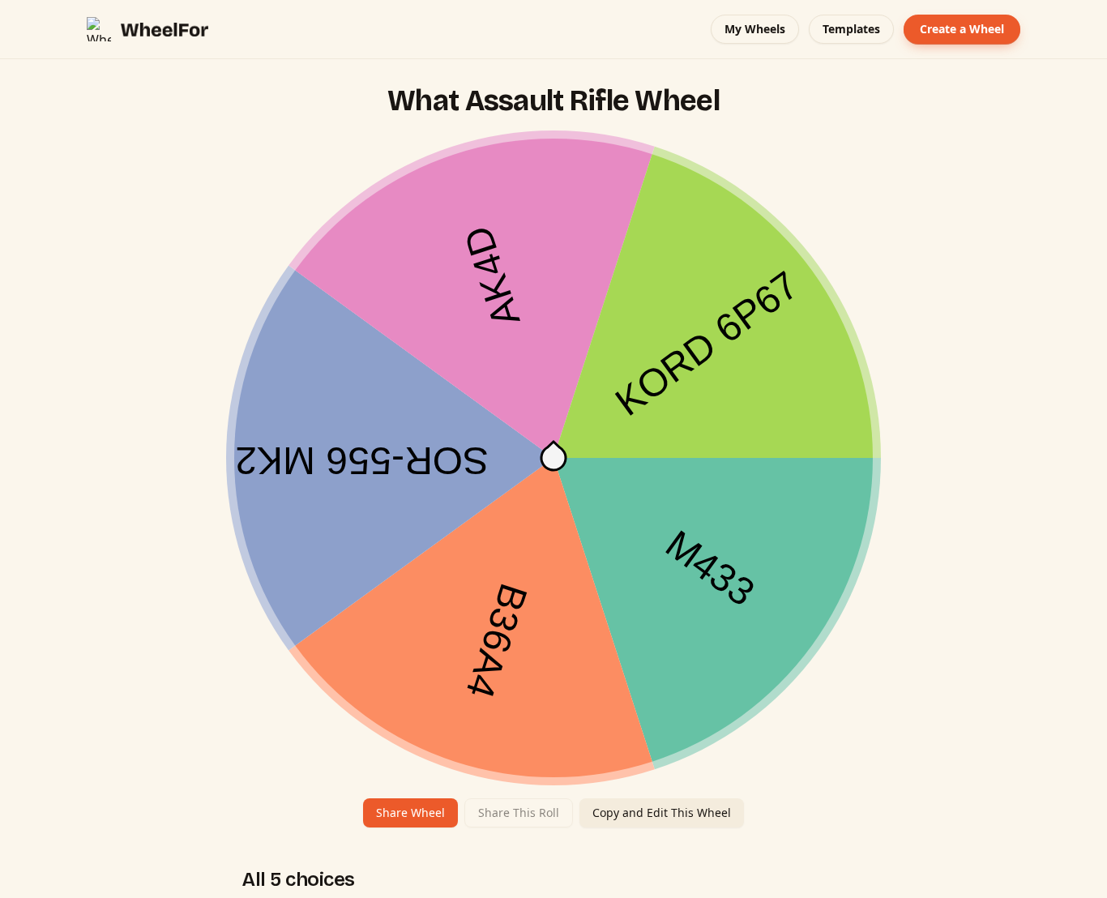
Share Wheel (410, 812)
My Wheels (754, 28)
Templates (851, 28)
